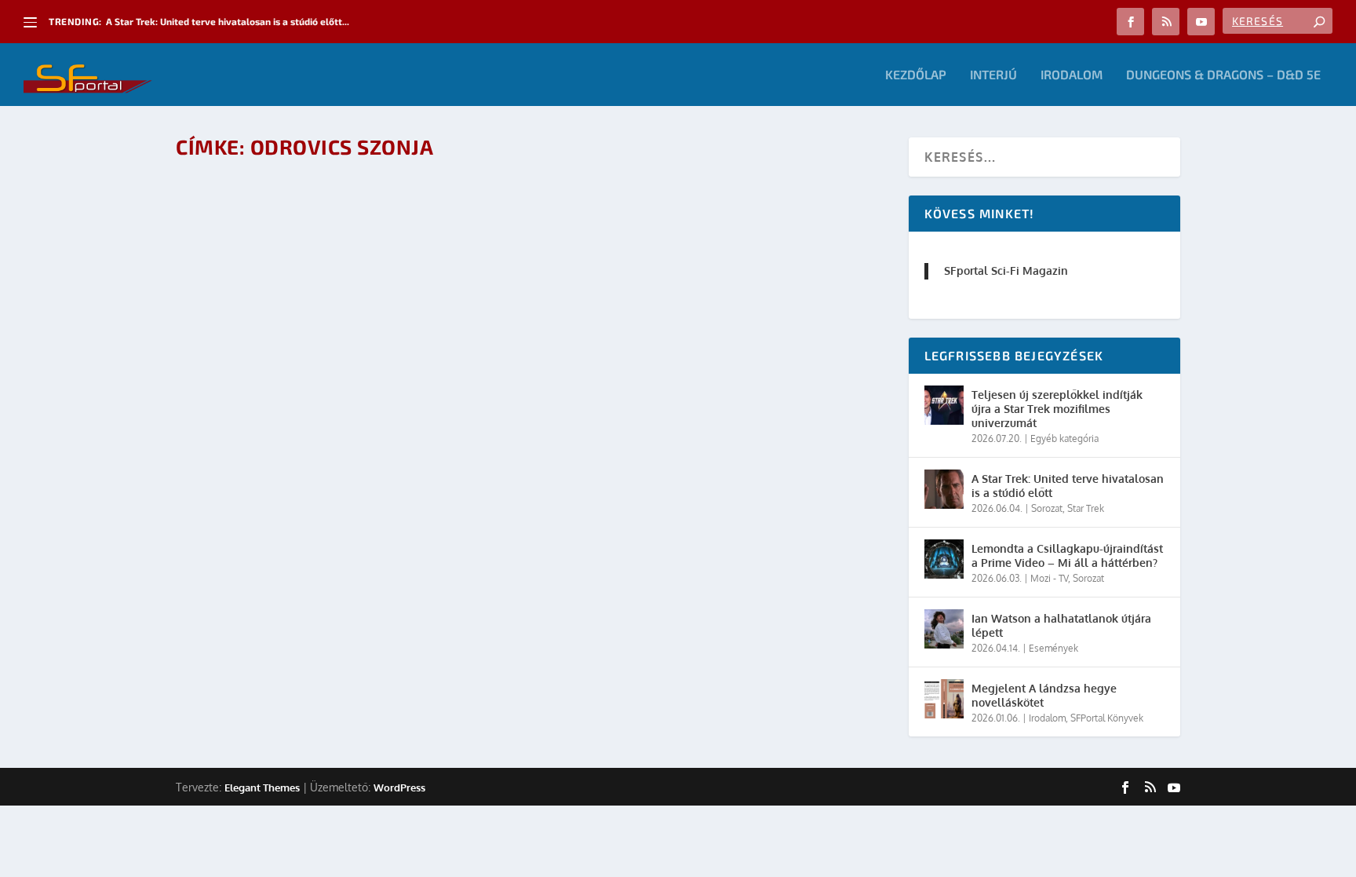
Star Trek (1085, 508)
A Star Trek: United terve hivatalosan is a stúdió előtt (1067, 485)
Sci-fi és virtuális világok (281, 192)
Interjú (993, 75)
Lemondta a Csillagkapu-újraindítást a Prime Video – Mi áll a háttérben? (1067, 555)
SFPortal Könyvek (1106, 718)
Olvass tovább (247, 261)
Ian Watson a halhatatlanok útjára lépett (1061, 625)
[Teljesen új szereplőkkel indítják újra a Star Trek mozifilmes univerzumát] (944, 405)
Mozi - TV (1049, 578)
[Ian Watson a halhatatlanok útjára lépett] (944, 629)
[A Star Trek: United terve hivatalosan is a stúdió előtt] (944, 489)
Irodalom (1072, 75)
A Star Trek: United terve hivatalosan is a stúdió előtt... (227, 21)
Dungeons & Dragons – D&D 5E (1223, 75)
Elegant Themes (262, 787)
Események (361, 218)
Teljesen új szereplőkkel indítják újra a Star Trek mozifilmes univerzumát (1057, 408)
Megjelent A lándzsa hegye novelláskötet (1044, 695)
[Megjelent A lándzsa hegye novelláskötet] (944, 698)
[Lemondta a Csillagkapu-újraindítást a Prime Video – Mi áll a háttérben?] (944, 559)
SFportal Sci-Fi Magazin (1006, 270)
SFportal (255, 218)
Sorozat (1047, 508)
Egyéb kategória (1064, 438)
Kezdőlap (915, 75)
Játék (401, 218)
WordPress (399, 787)
